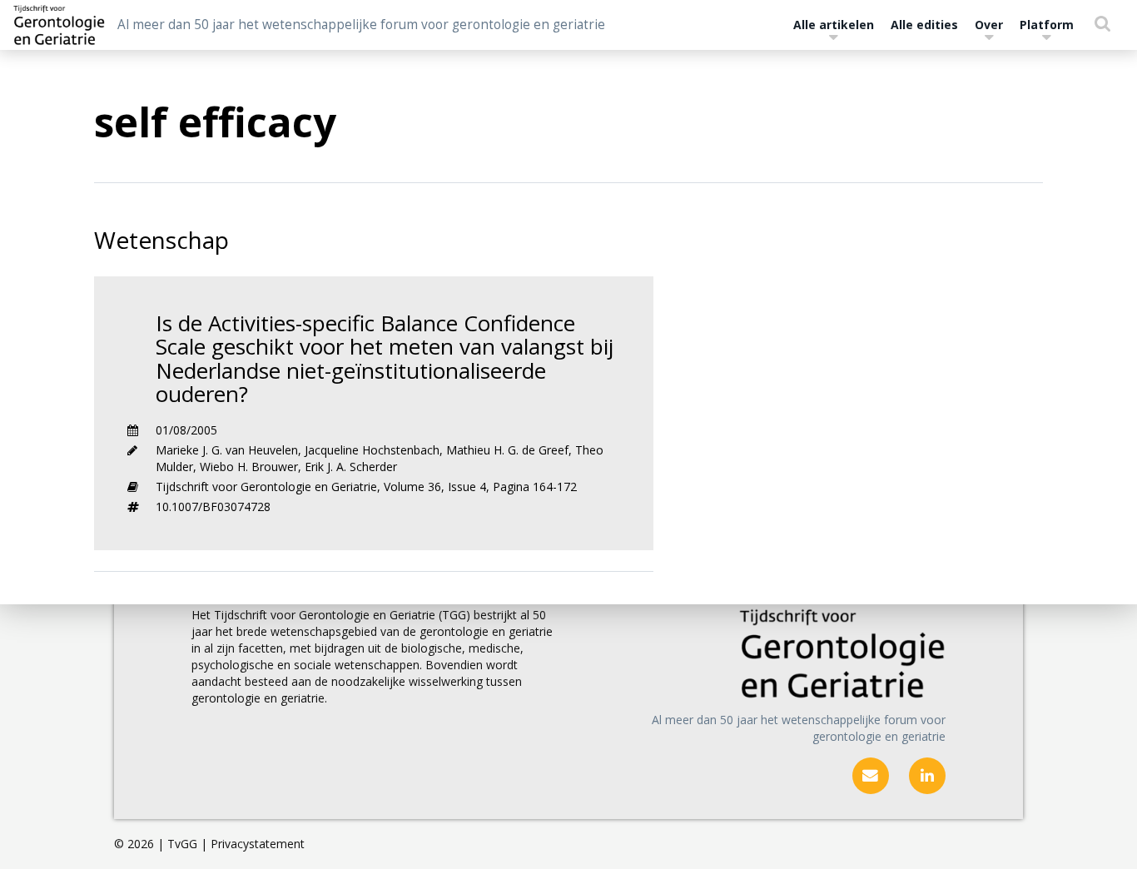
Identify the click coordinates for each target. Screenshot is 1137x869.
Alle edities (924, 24)
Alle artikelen (833, 24)
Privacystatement (258, 844)
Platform (1047, 24)
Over (989, 24)
